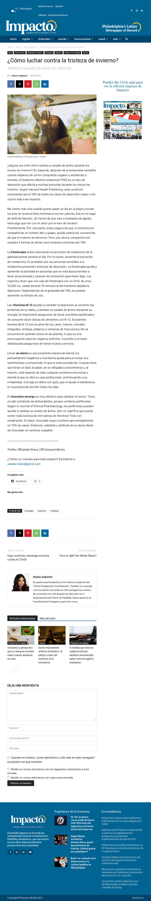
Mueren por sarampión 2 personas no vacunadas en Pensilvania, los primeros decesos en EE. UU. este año (122, 872)
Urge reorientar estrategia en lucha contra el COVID (28, 557)
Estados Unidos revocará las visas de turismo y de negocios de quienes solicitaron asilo (121, 860)
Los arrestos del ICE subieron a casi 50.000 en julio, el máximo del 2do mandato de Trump (120, 884)
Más (18, 47)
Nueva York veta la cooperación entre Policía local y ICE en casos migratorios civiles (122, 821)
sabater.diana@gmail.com (24, 464)
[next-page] (15, 670)
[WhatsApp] (36, 84)
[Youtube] (30, 852)
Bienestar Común (35, 52)
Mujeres (49, 52)
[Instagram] (136, 10)
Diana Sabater (20, 75)
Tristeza (54, 510)
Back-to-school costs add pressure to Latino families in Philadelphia (83, 863)
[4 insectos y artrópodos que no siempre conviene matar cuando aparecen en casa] (20, 635)
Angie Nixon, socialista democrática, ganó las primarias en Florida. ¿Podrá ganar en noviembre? (83, 844)
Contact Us (138, 897)
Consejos (29, 510)
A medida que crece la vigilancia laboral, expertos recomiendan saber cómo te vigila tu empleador (81, 655)
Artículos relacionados (22, 618)
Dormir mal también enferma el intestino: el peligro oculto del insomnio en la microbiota (50, 655)
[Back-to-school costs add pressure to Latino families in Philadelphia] (61, 862)
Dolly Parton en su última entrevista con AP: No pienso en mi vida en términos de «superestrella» (122, 848)
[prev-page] (9, 670)
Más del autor (48, 618)
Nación (59, 52)
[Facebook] (131, 10)
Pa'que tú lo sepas (72, 52)
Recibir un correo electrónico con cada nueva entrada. (42, 777)
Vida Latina (30, 47)
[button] (126, 39)
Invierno (42, 510)
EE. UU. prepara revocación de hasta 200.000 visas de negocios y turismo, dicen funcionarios (82, 823)
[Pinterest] (28, 84)
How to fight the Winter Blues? (78, 555)
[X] (19, 84)
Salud (85, 52)
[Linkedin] (142, 10)
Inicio (10, 47)
